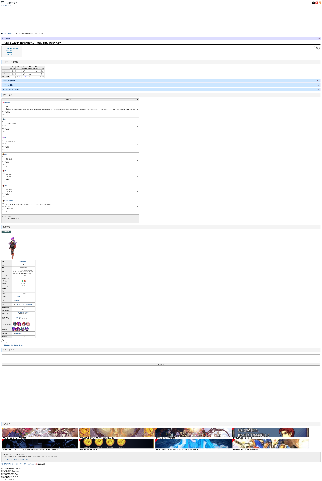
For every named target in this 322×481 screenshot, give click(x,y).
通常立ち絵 (6, 231)
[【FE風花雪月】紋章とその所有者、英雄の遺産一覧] (117, 432)
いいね (316, 47)
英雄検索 (10, 33)
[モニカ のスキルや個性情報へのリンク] (23, 324)
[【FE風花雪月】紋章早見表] (117, 443)
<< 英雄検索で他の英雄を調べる (12, 345)
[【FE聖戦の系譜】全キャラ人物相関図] (270, 443)
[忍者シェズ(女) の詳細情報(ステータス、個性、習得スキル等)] (27, 329)
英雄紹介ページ (18, 333)
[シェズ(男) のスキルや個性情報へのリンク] (19, 324)
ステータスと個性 (12, 48)
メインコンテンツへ (7, 6)
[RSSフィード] (320, 2)
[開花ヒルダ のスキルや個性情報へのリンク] (28, 324)
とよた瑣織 (17, 296)
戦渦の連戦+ (19, 317)
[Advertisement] (161, 19)
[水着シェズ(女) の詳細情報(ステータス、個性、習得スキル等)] (18, 329)
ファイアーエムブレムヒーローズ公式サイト (16, 459)
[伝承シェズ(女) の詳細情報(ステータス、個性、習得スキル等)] (14, 329)
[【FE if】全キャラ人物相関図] (193, 432)
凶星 (5, 119)
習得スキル (10, 50)
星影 (5, 137)
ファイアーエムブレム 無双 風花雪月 (23, 304)
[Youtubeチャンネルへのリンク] (316, 2)
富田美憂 (17, 300)
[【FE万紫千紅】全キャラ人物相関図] (40, 432)
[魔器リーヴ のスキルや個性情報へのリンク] (15, 324)
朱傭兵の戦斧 (7, 102)
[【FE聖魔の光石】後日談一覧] (270, 432)
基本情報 (9, 52)
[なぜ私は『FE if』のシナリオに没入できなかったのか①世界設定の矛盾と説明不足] (40, 443)
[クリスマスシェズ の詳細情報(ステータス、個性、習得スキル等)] (22, 329)
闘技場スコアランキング (23, 312)
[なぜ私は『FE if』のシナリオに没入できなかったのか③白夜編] (193, 443)
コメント (9, 54)
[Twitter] (313, 2)
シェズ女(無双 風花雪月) (20, 261)
